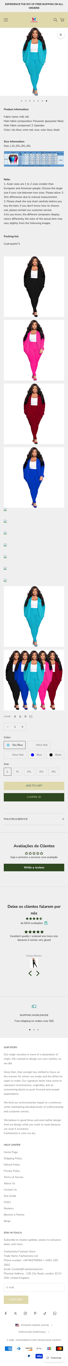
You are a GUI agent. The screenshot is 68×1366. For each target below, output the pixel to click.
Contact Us (10, 1189)
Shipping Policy (13, 1158)
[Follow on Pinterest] (35, 1313)
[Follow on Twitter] (15, 1313)
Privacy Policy (12, 1171)
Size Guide (10, 1196)
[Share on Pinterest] (25, 716)
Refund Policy (12, 1164)
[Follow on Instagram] (25, 1313)
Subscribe (16, 1299)
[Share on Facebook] (14, 716)
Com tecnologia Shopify (46, 1340)
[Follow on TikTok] (45, 1313)
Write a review (34, 867)
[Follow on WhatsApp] (55, 1313)
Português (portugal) (32, 1332)
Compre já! (34, 797)
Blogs (7, 1221)
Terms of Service (13, 1177)
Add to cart (34, 785)
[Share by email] (30, 716)
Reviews (9, 1208)
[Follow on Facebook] (6, 1313)
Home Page (11, 1152)
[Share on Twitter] (20, 716)
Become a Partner (14, 1214)
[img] (34, 918)
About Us (9, 1183)
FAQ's (7, 1202)
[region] (34, 1013)
